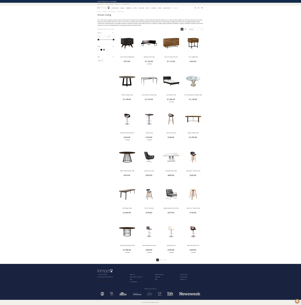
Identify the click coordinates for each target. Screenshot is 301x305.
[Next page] (165, 260)
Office (135, 8)
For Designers (133, 281)
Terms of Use (184, 274)
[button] (182, 29)
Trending (175, 8)
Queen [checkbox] (102, 60)
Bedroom (128, 8)
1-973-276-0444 (109, 4)
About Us (117, 4)
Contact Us (100, 4)
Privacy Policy (183, 277)
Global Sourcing (159, 274)
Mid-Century (166, 8)
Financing (157, 277)
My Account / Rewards (136, 277)
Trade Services (125, 4)
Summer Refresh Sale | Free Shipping (106, 1)
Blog (156, 279)
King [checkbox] (99, 60)
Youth (147, 8)
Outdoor (141, 8)
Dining (122, 8)
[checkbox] (99, 50)
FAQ (131, 279)
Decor (160, 8)
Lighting (153, 8)
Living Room (115, 8)
